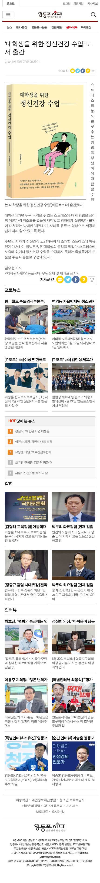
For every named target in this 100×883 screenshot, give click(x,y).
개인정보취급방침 (44, 800)
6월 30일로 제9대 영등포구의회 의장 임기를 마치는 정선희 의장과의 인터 (73, 663)
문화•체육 (71, 27)
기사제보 (92, 3)
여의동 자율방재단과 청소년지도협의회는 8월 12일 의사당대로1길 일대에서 (73, 343)
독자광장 (86, 27)
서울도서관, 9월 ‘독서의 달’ (31, 473)
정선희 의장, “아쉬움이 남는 (73, 621)
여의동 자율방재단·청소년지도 (73, 301)
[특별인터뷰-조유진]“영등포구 (26, 738)
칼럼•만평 (56, 27)
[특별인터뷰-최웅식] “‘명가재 (72, 680)
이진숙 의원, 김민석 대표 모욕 (33, 441)
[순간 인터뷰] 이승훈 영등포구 (73, 738)
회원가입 (78, 3)
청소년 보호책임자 (72, 800)
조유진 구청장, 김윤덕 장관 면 (33, 462)
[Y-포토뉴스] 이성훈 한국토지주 (25, 359)
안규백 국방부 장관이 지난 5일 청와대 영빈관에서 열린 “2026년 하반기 (26, 594)
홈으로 (10, 3)
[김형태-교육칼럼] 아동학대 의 (26, 527)
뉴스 (9, 27)
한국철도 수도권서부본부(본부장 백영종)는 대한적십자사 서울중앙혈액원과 (26, 343)
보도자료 (42, 811)
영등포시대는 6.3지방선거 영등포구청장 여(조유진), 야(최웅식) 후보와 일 (26, 779)
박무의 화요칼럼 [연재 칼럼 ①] (72, 585)
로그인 (66, 3)
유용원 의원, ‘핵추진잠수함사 (33, 452)
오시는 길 (58, 811)
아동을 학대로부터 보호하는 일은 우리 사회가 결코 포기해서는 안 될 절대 (26, 536)
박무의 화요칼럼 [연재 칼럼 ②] (72, 527)
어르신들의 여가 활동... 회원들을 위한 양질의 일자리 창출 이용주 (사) (26, 721)
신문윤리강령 (31, 806)
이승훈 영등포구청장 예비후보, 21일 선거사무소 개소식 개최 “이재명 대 (73, 779)
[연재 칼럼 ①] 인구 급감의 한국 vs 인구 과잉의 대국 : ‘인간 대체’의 (73, 594)
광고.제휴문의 (53, 806)
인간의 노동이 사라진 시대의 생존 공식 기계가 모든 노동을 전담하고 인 (73, 536)
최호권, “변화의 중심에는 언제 (26, 621)
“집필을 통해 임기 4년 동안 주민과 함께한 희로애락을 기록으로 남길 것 (26, 663)
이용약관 (22, 800)
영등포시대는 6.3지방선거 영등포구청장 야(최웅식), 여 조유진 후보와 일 (72, 721)
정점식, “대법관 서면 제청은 (32, 431)
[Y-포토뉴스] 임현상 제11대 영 (72, 359)
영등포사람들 (39, 27)
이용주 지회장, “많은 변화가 (26, 680)
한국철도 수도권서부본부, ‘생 (24, 301)
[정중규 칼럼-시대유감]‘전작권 (26, 585)
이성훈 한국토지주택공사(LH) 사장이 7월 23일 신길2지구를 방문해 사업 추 (26, 401)
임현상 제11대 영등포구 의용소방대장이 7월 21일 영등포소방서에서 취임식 (73, 401)
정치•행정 (21, 27)
